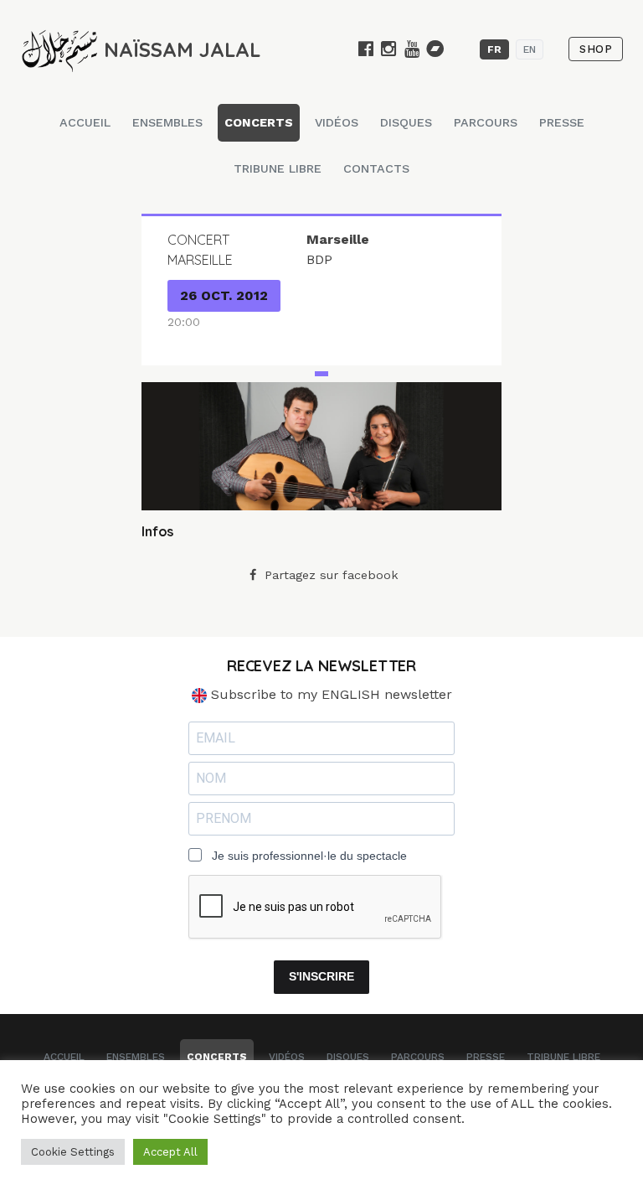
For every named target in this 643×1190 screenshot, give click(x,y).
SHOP (595, 49)
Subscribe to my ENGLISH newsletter (329, 694)
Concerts (258, 122)
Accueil (85, 122)
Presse (561, 122)
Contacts (376, 168)
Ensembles (167, 122)
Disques (406, 122)
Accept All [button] (170, 1152)
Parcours (485, 122)
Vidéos (336, 122)
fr (494, 49)
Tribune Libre (278, 168)
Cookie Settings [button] (73, 1152)
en (529, 49)
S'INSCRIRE (321, 976)
